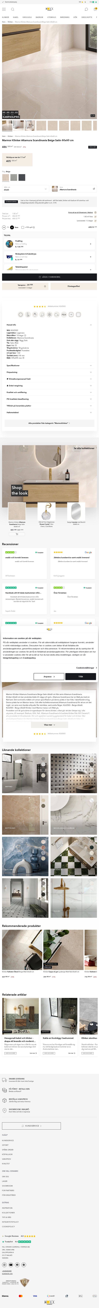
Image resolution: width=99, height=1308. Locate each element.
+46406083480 (6, 1271)
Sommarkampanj (11, 2)
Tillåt (81, 676)
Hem (4, 22)
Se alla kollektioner (84, 448)
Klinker (10, 22)
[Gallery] (49, 71)
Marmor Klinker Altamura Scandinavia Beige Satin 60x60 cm (36, 22)
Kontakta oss (7, 1274)
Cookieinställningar (85, 668)
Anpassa (47, 676)
